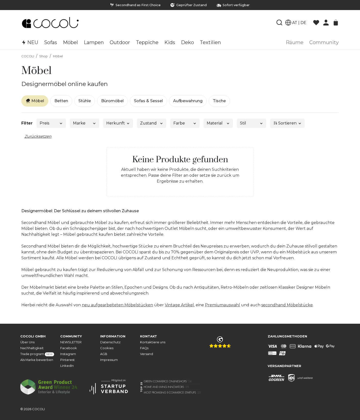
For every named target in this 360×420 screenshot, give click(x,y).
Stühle (84, 101)
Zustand (148, 123)
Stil (243, 123)
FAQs (144, 348)
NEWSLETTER (71, 342)
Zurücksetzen (37, 136)
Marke (79, 123)
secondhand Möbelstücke (287, 305)
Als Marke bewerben (36, 360)
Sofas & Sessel (148, 101)
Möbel (58, 56)
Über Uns (27, 342)
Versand (146, 354)
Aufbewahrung (188, 101)
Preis (44, 123)
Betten (61, 101)
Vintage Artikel (179, 305)
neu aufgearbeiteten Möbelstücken (117, 305)
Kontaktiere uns (152, 342)
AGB (103, 354)
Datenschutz (110, 342)
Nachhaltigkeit (32, 348)
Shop (43, 56)
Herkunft (115, 123)
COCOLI (27, 56)
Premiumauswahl (222, 305)
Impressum (109, 360)
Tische (219, 101)
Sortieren (287, 123)
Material (215, 123)
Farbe (179, 123)
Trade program (36, 354)
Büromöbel (112, 101)
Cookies (106, 348)
